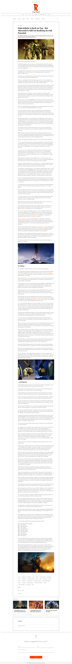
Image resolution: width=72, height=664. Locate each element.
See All (58, 598)
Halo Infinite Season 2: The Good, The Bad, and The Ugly (20, 611)
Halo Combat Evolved (31, 578)
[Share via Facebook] (18, 590)
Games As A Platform (22, 584)
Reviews (43, 18)
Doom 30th (28, 584)
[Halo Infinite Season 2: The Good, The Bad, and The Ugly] (20, 605)
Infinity (33, 584)
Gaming (19, 18)
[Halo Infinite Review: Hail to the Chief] (52, 605)
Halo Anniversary (29, 580)
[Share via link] (23, 590)
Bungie (20, 582)
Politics (28, 18)
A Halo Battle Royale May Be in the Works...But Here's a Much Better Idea (35, 611)
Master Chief (24, 578)
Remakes (23, 582)
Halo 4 (50, 578)
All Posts (14, 18)
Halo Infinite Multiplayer (46, 580)
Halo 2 (37, 578)
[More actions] (53, 25)
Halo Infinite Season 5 (30, 582)
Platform (45, 582)
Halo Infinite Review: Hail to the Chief (51, 611)
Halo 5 (19, 578)
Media (32, 18)
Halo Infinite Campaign (37, 580)
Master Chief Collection (38, 582)
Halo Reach (23, 580)
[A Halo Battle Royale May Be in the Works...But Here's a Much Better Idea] (36, 605)
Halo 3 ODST (45, 578)
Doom (19, 580)
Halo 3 (40, 578)
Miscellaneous (37, 18)
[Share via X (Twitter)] (20, 590)
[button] (57, 18)
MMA (24, 18)
